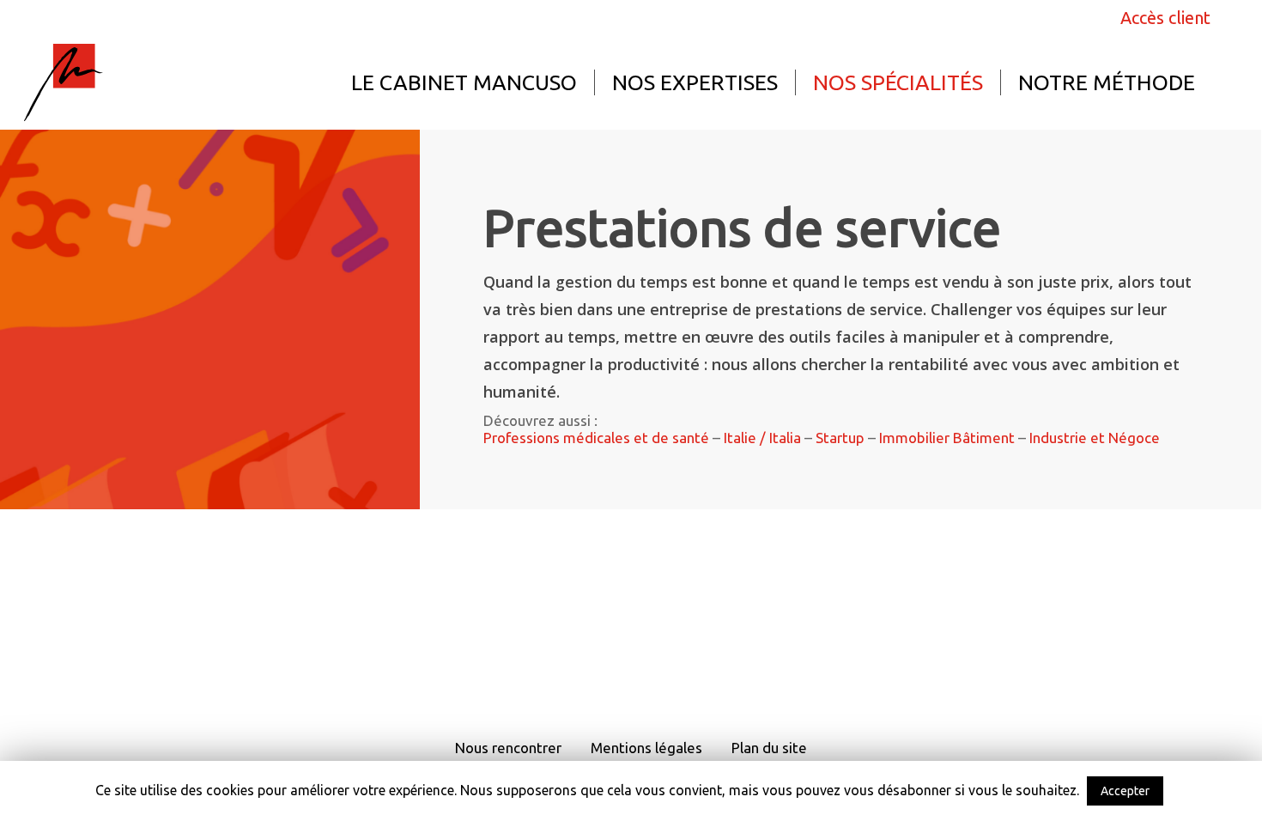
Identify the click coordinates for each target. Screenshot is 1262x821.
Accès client (1165, 18)
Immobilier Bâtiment (947, 437)
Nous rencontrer (508, 747)
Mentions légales (646, 747)
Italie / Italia (762, 437)
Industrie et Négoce (1094, 437)
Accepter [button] (1125, 791)
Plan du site (769, 747)
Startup (840, 437)
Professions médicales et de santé (596, 437)
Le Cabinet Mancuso (464, 82)
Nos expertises (695, 82)
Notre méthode (1106, 82)
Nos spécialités (898, 82)
